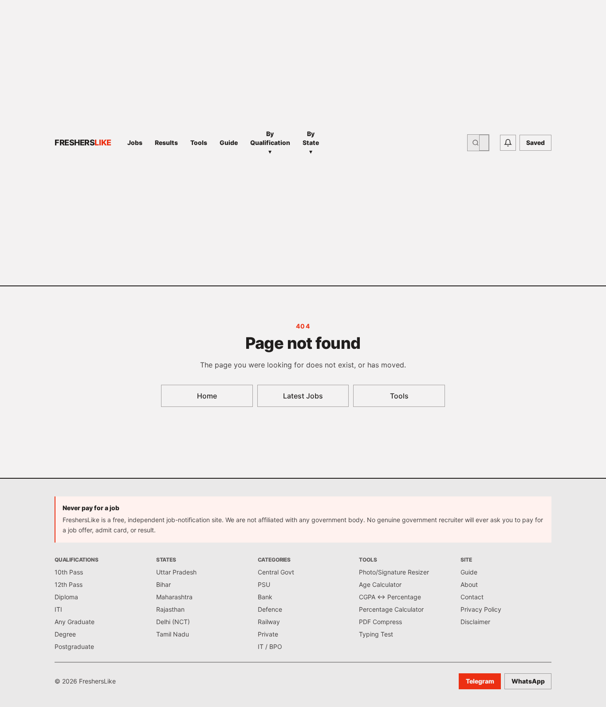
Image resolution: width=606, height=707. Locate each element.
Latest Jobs (303, 395)
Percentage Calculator (391, 609)
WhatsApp (528, 681)
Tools (198, 142)
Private (268, 634)
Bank (265, 597)
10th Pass (69, 572)
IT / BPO (270, 646)
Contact (472, 597)
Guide (229, 142)
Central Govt (276, 572)
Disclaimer (475, 621)
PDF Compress (380, 621)
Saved (535, 142)
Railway (269, 621)
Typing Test (376, 634)
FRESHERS (83, 142)
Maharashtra (174, 597)
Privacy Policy (480, 609)
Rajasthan (170, 609)
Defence (270, 609)
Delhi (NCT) (173, 621)
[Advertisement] (395, 143)
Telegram (480, 681)
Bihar (163, 584)
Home (207, 395)
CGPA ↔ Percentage (390, 597)
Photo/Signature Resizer (394, 572)
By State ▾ (311, 142)
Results (166, 142)
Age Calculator (380, 584)
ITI (58, 609)
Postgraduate (74, 646)
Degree (65, 634)
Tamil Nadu (172, 634)
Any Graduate (74, 621)
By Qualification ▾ (270, 142)
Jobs (134, 142)
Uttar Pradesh (176, 572)
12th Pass (69, 584)
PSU (264, 584)
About (469, 584)
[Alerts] (508, 143)
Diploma (66, 597)
